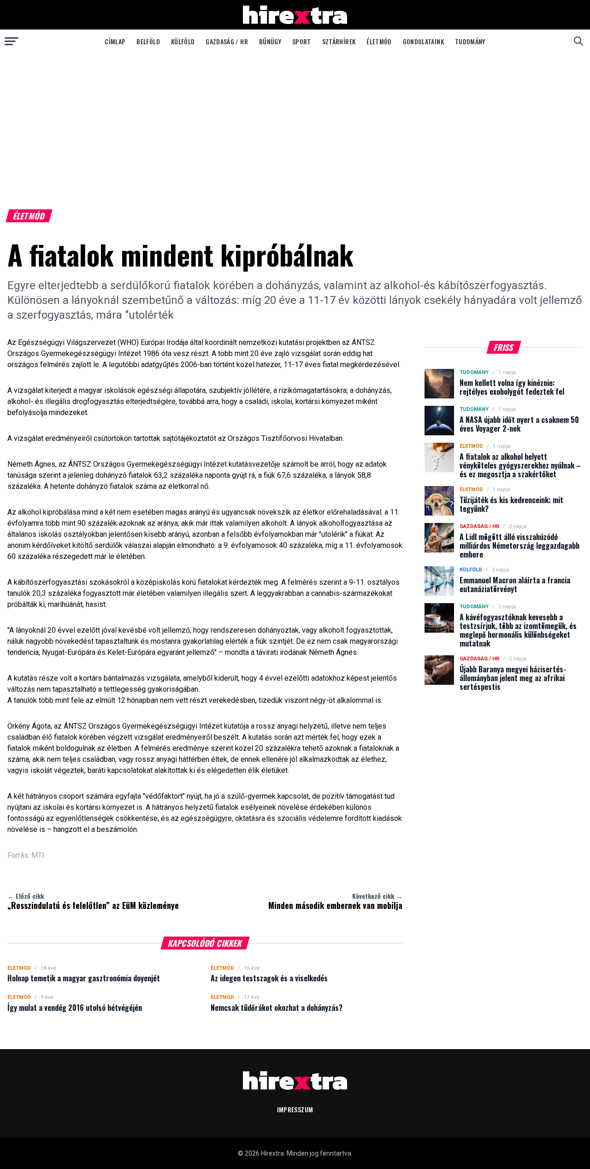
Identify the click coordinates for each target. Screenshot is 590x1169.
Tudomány (470, 41)
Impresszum (295, 1109)
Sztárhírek (339, 41)
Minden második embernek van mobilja (335, 901)
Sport (301, 41)
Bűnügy (270, 41)
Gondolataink (423, 41)
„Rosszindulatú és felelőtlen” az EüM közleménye (93, 901)
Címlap (115, 41)
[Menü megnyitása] (11, 41)
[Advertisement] (295, 121)
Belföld (147, 41)
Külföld (183, 41)
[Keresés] (578, 41)
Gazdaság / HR (227, 41)
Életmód (378, 41)
